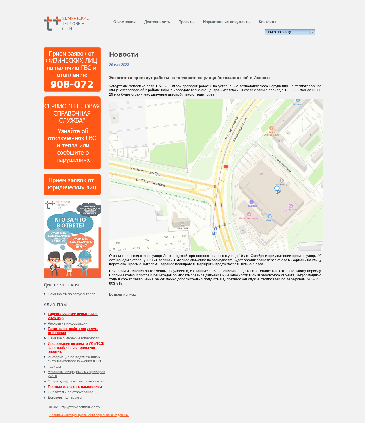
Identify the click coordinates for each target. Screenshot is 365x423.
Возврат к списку (122, 294)
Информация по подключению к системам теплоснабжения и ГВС (75, 359)
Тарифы (54, 367)
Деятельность (157, 22)
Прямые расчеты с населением (75, 387)
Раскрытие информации (68, 323)
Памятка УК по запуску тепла (72, 294)
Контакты (267, 22)
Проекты (186, 22)
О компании (124, 22)
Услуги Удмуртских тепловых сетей (76, 381)
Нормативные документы (226, 22)
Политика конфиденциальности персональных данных (89, 415)
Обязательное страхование (70, 392)
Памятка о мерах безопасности (73, 338)
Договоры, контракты (65, 398)
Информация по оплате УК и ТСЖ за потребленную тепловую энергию (76, 348)
